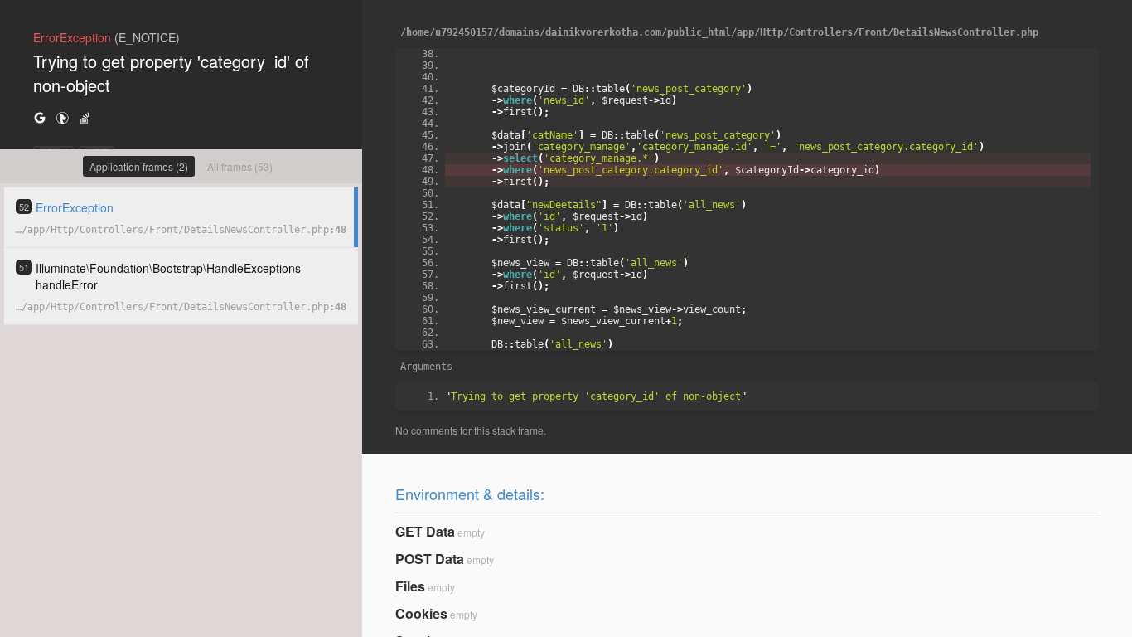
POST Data (429, 558)
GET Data (425, 531)
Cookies (421, 613)
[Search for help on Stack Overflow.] (84, 117)
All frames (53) (240, 166)
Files (410, 586)
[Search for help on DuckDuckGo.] (62, 117)
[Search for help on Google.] (39, 117)
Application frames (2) (138, 166)
